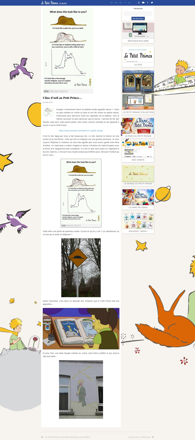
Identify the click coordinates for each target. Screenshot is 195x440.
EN (116, 3)
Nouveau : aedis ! (138, 231)
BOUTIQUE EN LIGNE (138, 41)
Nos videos (138, 160)
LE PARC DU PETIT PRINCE (138, 136)
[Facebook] (148, 3)
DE (121, 3)
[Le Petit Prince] (49, 2)
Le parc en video (138, 207)
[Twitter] (152, 3)
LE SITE (138, 65)
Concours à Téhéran (139, 437)
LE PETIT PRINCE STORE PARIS (138, 88)
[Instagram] (139, 3)
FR (111, 3)
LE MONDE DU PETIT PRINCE (138, 184)
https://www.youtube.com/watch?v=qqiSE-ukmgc (81, 131)
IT (125, 3)
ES (129, 3)
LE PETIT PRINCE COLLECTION (138, 112)
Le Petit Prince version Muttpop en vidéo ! (67, 437)
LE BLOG (63, 3)
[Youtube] (143, 3)
